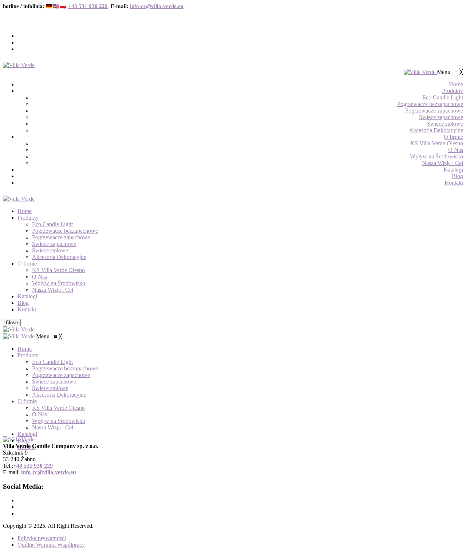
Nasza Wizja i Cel (52, 290)
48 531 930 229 (34, 466)
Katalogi (27, 296)
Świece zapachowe (54, 244)
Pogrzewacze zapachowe (61, 237)
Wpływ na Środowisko (58, 283)
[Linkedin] (19, 49)
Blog (23, 303)
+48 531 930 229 (88, 6)
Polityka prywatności (41, 538)
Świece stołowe (50, 250)
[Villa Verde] (19, 65)
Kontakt (26, 309)
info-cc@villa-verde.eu (156, 6)
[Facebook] (19, 36)
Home (24, 211)
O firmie (27, 263)
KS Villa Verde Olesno (58, 270)
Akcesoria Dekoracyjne (59, 257)
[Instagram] (19, 42)
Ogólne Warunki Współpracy (51, 545)
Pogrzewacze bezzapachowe (65, 231)
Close (12, 322)
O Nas (39, 277)
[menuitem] (456, 84)
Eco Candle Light (52, 224)
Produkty (28, 218)
